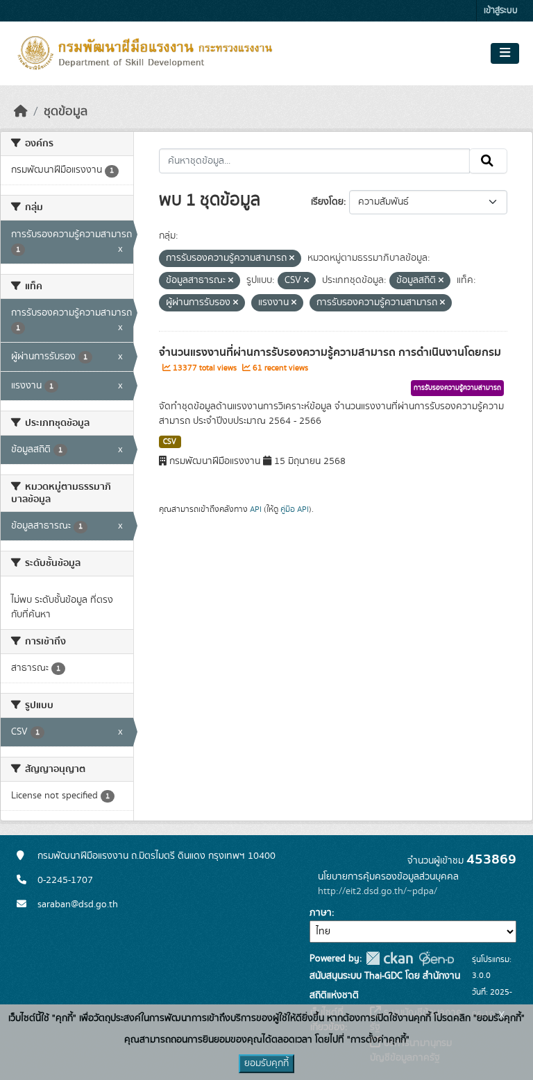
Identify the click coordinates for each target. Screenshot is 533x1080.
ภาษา (321, 913)
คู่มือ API (294, 509)
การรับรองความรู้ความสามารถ (457, 388)
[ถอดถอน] (291, 258)
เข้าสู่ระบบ (501, 10)
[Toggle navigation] (505, 53)
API (256, 509)
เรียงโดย (327, 202)
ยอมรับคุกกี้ (266, 1063)
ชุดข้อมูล (65, 112)
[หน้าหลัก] (21, 112)
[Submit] (488, 160)
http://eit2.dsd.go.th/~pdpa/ (377, 891)
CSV (169, 441)
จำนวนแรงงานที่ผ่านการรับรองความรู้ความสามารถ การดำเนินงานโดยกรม (330, 352)
